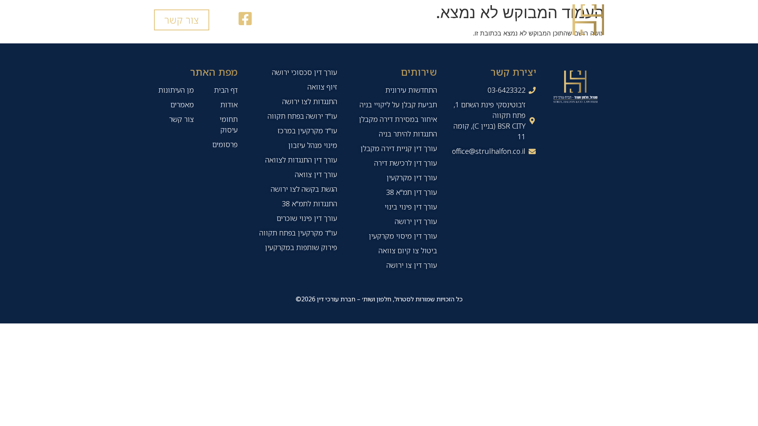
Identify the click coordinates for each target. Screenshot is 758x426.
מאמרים (306, 19)
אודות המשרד (506, 19)
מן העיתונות (365, 19)
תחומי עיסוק (434, 19)
